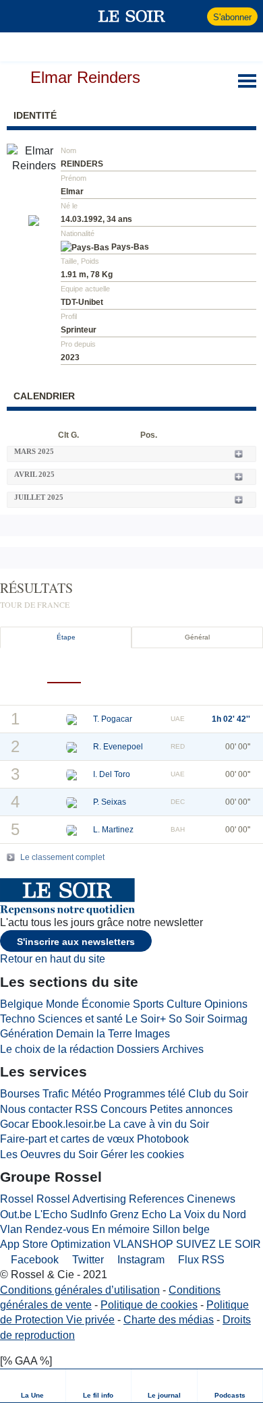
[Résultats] (64, 669)
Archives (183, 1049)
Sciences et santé (80, 1019)
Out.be (16, 1214)
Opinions (225, 1004)
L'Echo (50, 1214)
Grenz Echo (138, 1214)
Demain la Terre (94, 1033)
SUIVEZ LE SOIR (218, 1244)
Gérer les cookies (142, 1154)
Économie (106, 1004)
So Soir (186, 1019)
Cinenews (211, 1199)
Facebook (33, 1259)
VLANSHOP (143, 1244)
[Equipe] (199, 669)
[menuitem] (33, 1385)
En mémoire (121, 1229)
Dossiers (138, 1049)
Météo (86, 1093)
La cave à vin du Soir (159, 1124)
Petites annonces (191, 1109)
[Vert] (98, 669)
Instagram (140, 1259)
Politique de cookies (149, 1305)
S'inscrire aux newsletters (76, 941)
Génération (26, 1033)
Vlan (11, 1229)
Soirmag (227, 1019)
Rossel (17, 1199)
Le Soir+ (145, 1019)
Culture (184, 1004)
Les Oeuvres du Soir (49, 1154)
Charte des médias (168, 1319)
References (156, 1199)
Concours (123, 1109)
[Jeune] (165, 669)
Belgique (21, 1004)
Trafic (55, 1093)
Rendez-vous (57, 1229)
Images (152, 1033)
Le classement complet (62, 857)
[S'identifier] (195, 16)
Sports (148, 1004)
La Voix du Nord (207, 1214)
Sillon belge (181, 1229)
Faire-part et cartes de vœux (67, 1139)
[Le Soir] (132, 16)
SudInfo (88, 1214)
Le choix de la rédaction (57, 1049)
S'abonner (232, 17)
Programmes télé (144, 1093)
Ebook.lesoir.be (69, 1124)
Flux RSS (200, 1259)
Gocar (14, 1124)
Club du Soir (218, 1093)
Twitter (86, 1259)
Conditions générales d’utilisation (80, 1290)
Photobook (163, 1139)
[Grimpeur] (131, 669)
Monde (62, 1004)
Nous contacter (36, 1109)
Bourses (20, 1093)
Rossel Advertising (81, 1199)
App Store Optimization (55, 1244)
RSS (86, 1109)
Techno (17, 1019)
